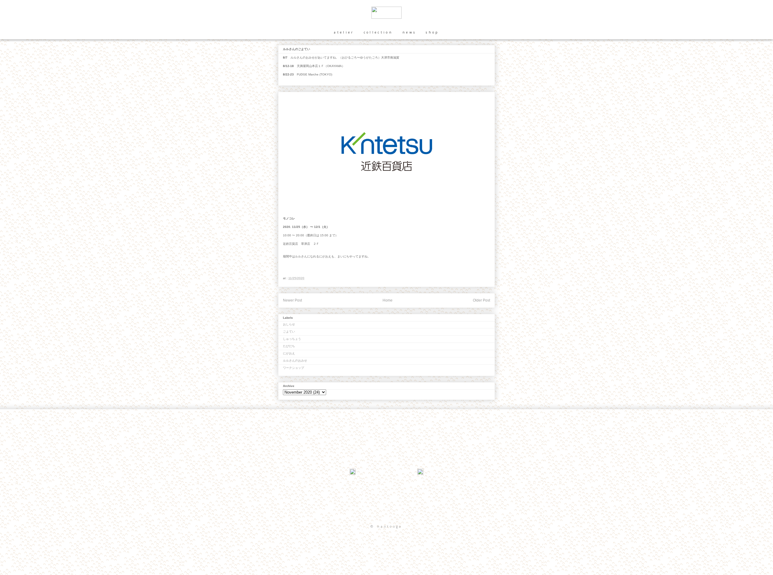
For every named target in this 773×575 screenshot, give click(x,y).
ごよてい (289, 331)
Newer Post (292, 300)
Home (388, 300)
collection (378, 32)
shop (432, 32)
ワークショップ (293, 367)
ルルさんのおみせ (295, 360)
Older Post (481, 300)
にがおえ (289, 353)
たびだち (289, 346)
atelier (344, 32)
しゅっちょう (292, 338)
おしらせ (289, 324)
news (409, 32)
